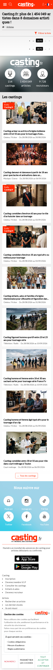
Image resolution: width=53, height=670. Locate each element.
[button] (44, 4)
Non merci (10, 661)
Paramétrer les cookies (26, 661)
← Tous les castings (26, 475)
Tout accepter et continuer (43, 661)
